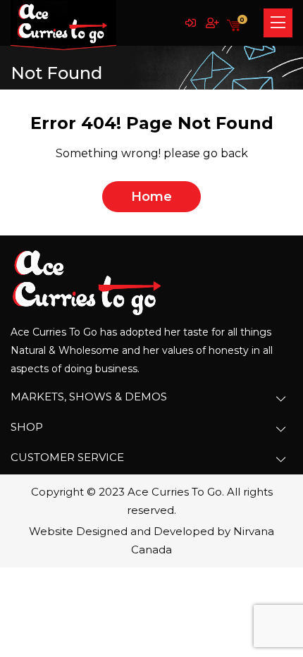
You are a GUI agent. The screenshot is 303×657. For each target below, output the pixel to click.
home (151, 196)
